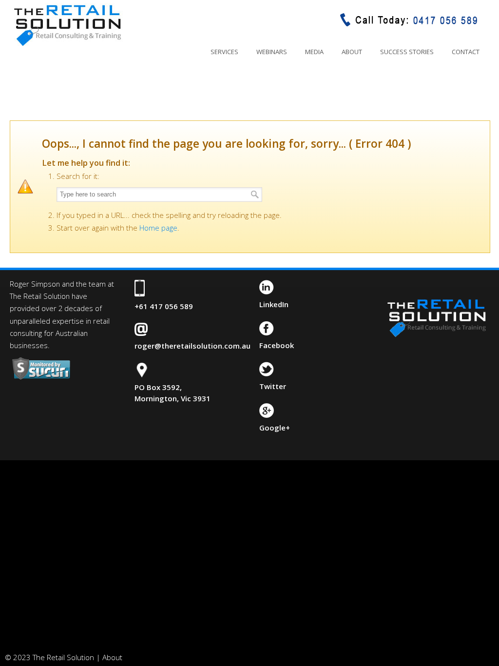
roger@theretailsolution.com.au (192, 346)
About (112, 657)
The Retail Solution (67, 25)
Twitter (272, 386)
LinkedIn (273, 304)
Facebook (276, 345)
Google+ (274, 427)
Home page (158, 228)
